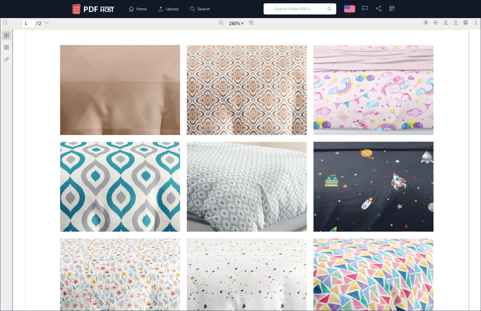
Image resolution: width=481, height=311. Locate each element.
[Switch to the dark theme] (425, 22)
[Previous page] (15, 22)
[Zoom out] (221, 22)
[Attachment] (6, 59)
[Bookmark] (6, 47)
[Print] (465, 22)
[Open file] (445, 22)
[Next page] (46, 22)
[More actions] (475, 22)
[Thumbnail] (6, 35)
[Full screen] (435, 22)
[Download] (455, 22)
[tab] (6, 36)
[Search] (5, 22)
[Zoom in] (251, 22)
